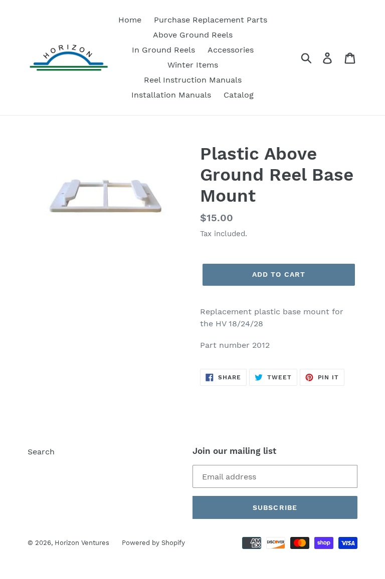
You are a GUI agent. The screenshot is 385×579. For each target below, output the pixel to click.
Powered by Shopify (153, 542)
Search (41, 451)
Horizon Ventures (82, 542)
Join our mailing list (234, 451)
